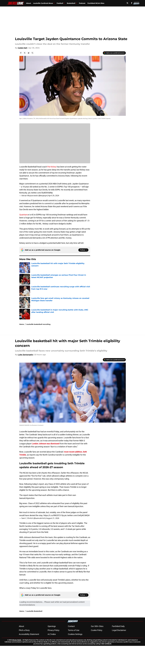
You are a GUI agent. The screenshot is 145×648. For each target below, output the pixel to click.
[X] (127, 3)
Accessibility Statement (29, 634)
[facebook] (131, 3)
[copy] (32, 52)
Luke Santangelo (25, 355)
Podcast (82, 3)
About (28, 3)
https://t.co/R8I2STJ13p (53, 515)
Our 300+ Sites (97, 626)
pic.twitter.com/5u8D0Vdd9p (40, 193)
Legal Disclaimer (119, 630)
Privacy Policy (53, 630)
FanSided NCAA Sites (95, 3)
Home (21, 324)
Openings (52, 626)
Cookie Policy (96, 630)
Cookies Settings (75, 634)
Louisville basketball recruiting (38, 324)
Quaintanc (23, 214)
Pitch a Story (24, 630)
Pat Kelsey (51, 167)
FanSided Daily (118, 626)
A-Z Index (52, 634)
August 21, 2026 (52, 518)
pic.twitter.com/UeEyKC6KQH (77, 515)
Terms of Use (73, 630)
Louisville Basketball (34, 611)
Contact (71, 626)
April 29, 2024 (53, 195)
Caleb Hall (22, 48)
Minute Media (16, 640)
